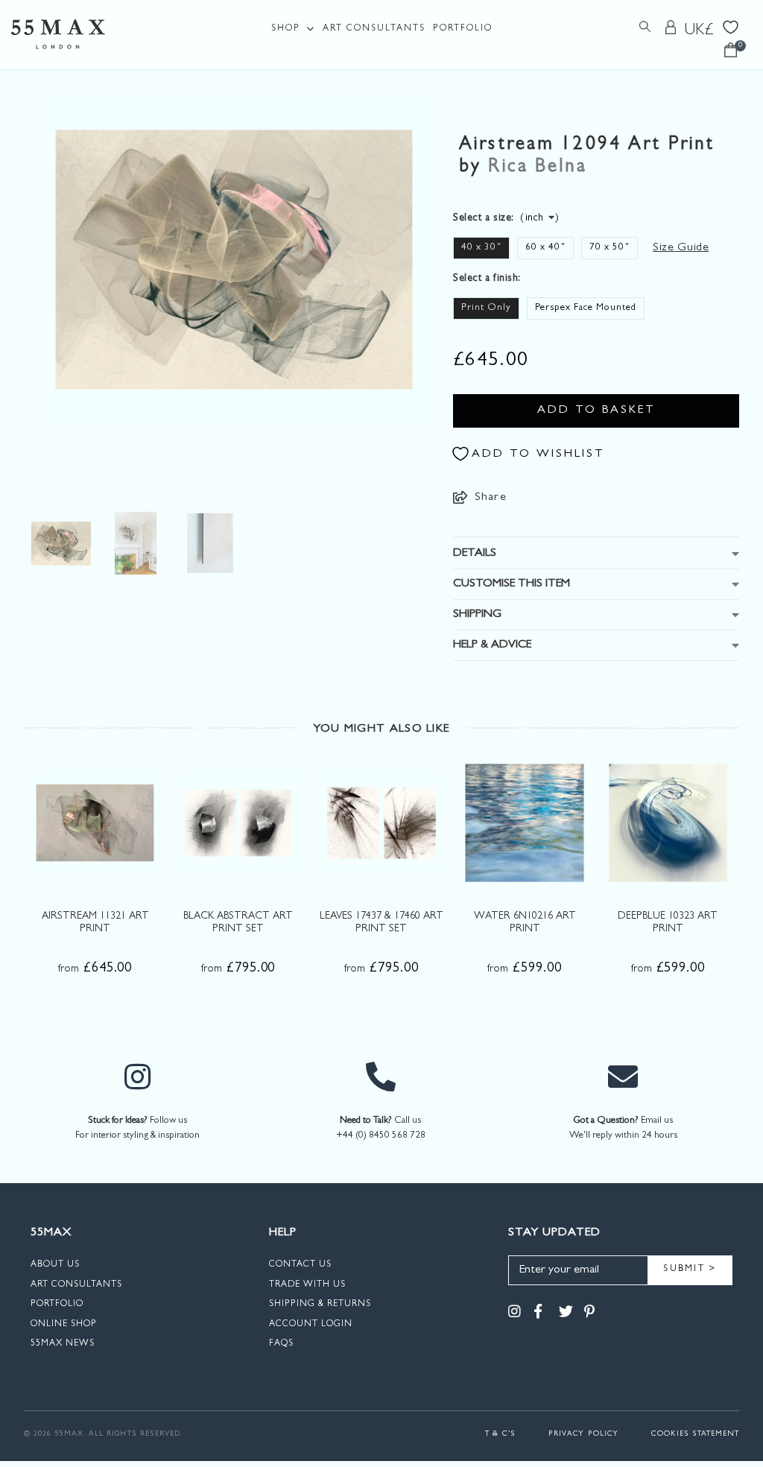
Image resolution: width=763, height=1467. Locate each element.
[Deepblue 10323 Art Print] (668, 822)
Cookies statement (695, 1434)
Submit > (689, 1269)
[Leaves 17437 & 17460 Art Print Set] (381, 822)
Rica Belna (537, 168)
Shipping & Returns (320, 1304)
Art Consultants (374, 29)
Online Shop (64, 1324)
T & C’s (500, 1434)
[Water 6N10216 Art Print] (524, 822)
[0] (730, 54)
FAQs (281, 1344)
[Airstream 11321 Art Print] (95, 822)
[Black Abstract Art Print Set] (238, 822)
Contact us (300, 1265)
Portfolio (463, 29)
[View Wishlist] (731, 26)
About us (55, 1265)
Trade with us (307, 1285)
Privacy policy (583, 1434)
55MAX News (63, 1344)
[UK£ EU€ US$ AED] (699, 30)
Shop (285, 29)
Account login (310, 1324)
